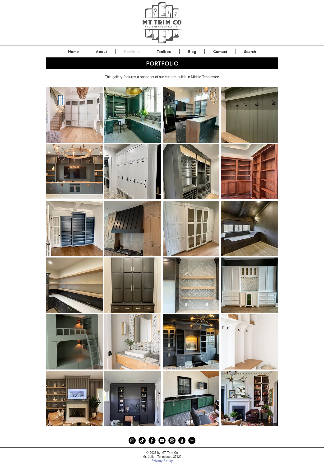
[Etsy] (191, 440)
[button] (74, 115)
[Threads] (172, 440)
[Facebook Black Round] (152, 440)
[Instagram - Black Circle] (132, 440)
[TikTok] (142, 440)
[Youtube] (162, 440)
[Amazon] (181, 440)
